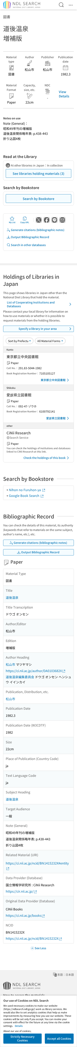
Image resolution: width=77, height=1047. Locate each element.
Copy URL (24, 222)
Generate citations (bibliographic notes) (37, 230)
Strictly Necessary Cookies (22, 1038)
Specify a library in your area (38, 329)
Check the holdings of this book (44, 458)
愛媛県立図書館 (56, 418)
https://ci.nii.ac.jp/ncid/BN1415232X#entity (37, 863)
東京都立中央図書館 (53, 380)
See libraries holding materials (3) (38, 173)
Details (19, 1025)
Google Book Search (24, 495)
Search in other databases (28, 245)
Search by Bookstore (38, 198)
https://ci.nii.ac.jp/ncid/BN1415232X (32, 938)
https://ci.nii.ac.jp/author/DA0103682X (34, 670)
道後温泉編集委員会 (20, 676)
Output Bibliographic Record (30, 237)
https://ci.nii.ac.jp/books (23, 915)
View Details (64, 93)
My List (12, 222)
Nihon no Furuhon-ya (25, 489)
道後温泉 (12, 597)
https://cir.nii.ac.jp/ (19, 891)
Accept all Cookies (59, 1038)
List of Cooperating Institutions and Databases (31, 304)
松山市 (10, 664)
